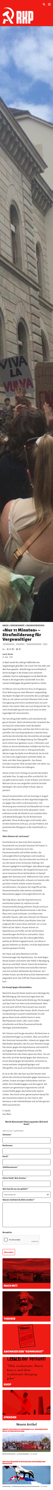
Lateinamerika (6, 1486)
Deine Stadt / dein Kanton (14, 1178)
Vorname (7, 1135)
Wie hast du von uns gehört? (15, 1189)
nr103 (45, 644)
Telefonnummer (10, 1167)
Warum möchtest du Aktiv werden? (18, 1200)
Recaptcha (7, 1232)
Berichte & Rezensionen (8, 1454)
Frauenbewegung (8, 644)
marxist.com (6, 1482)
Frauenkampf (20, 644)
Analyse (5, 625)
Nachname (7, 1145)
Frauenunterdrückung (35, 625)
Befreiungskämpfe (17, 625)
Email (5, 1156)
